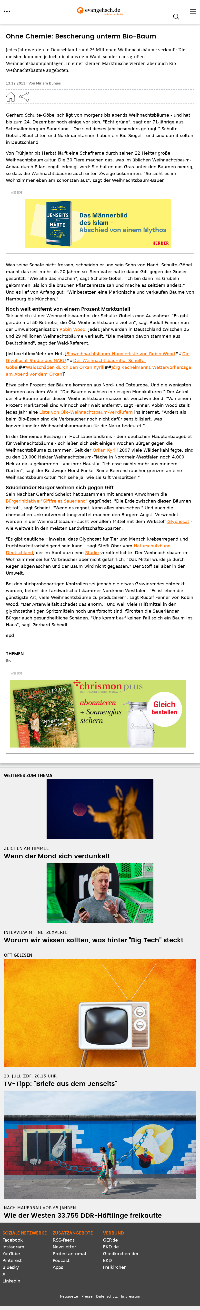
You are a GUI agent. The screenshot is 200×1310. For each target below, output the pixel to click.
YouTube (11, 1253)
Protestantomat (70, 1253)
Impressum (130, 1296)
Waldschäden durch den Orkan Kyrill (65, 367)
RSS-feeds (64, 1240)
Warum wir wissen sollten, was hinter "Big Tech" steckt (93, 940)
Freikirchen (115, 1267)
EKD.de (111, 1246)
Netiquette (69, 1296)
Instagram (13, 1246)
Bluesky (10, 1267)
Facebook (12, 1240)
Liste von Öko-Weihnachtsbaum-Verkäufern (86, 412)
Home (11, 97)
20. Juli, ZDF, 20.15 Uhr (30, 1076)
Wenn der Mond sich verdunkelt (57, 856)
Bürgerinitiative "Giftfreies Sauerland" (47, 501)
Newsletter (64, 1246)
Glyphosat (178, 521)
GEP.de (110, 1240)
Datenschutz (107, 1296)
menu (7, 11)
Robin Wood (72, 329)
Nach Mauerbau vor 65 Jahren (40, 1208)
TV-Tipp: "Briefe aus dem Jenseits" (60, 1084)
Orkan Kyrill (105, 450)
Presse (87, 1296)
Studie (92, 552)
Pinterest (12, 1260)
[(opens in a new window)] (98, 223)
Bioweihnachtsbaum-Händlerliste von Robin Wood (120, 353)
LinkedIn (11, 1280)
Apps (58, 1267)
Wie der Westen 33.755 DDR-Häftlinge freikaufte (83, 1216)
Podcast (61, 1260)
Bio (8, 660)
